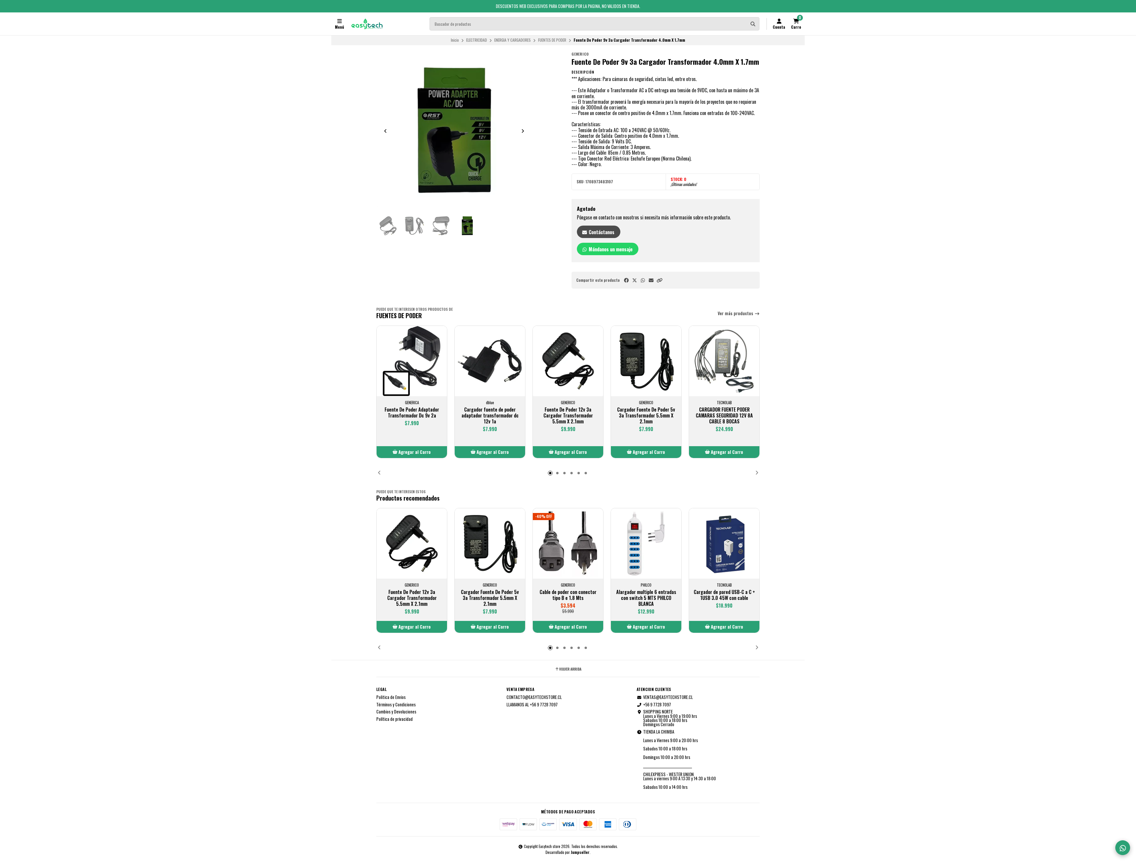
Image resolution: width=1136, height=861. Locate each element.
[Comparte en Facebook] (626, 280)
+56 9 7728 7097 (657, 705)
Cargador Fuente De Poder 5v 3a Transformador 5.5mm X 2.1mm (646, 415)
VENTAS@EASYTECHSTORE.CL (668, 697)
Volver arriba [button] (570, 669)
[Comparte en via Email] (651, 280)
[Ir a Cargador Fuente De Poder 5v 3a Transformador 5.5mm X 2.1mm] (646, 361)
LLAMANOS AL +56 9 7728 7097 (532, 705)
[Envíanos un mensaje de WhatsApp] (1122, 847)
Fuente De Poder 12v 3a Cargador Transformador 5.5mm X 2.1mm (568, 415)
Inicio (455, 40)
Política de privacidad (394, 719)
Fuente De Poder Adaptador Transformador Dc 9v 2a (412, 412)
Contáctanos (601, 232)
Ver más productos (736, 313)
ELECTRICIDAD (476, 40)
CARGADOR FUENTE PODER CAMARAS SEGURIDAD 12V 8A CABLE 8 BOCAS (724, 415)
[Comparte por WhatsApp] (643, 280)
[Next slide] (522, 131)
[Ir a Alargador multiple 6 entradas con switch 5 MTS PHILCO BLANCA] (646, 543)
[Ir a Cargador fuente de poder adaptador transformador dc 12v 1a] (490, 361)
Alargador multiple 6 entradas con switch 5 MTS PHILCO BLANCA (646, 598)
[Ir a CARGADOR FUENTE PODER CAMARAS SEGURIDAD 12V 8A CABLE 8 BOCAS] (724, 361)
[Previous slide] (385, 131)
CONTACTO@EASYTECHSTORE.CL (534, 697)
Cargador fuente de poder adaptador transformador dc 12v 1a (490, 415)
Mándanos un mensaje (610, 249)
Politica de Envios (391, 697)
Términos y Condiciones (396, 705)
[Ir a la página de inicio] (367, 24)
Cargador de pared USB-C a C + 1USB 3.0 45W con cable (724, 595)
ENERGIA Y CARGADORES (512, 40)
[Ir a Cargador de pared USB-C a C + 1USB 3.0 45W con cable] (724, 543)
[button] (659, 280)
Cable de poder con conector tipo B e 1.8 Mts (568, 595)
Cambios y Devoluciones (396, 712)
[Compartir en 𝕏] (635, 280)
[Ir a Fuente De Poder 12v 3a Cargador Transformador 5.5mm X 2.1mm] (568, 361)
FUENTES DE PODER (552, 40)
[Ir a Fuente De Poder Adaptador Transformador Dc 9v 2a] (412, 361)
